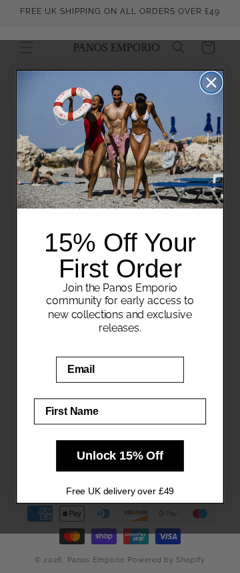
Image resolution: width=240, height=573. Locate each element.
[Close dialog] (211, 82)
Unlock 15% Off (120, 455)
